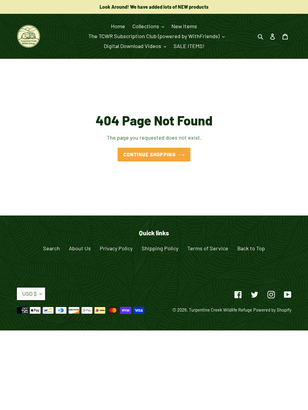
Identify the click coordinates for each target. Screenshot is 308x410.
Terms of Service (207, 248)
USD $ (29, 293)
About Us (80, 248)
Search (51, 248)
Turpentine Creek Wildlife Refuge (220, 309)
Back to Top (251, 248)
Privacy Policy (116, 248)
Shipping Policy (160, 248)
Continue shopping (149, 154)
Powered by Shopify (272, 309)
